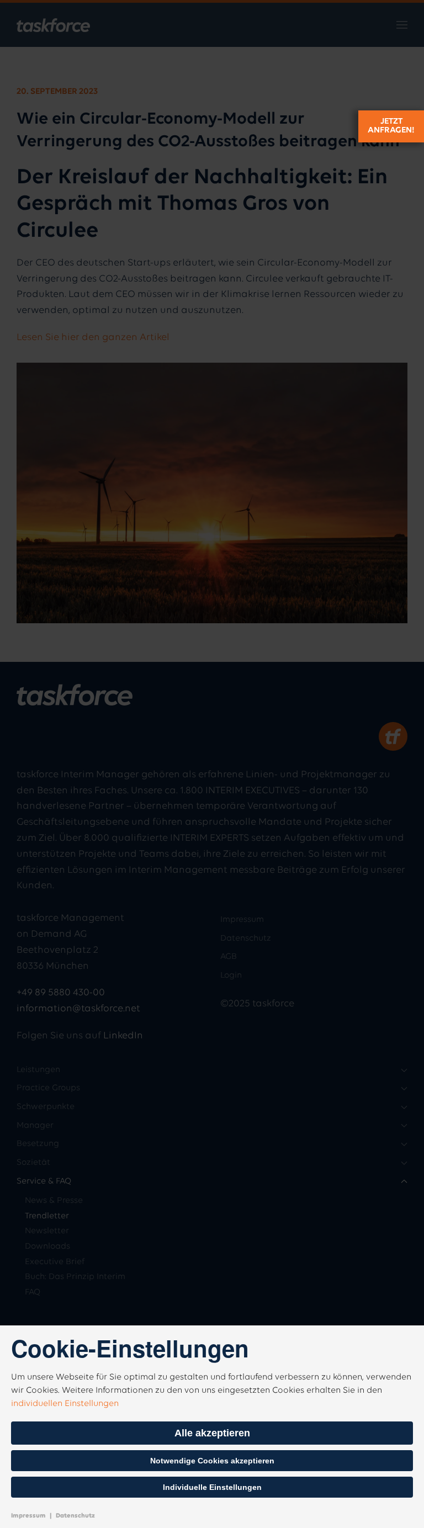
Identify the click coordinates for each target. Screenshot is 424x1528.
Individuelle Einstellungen (212, 1487)
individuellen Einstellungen (65, 1403)
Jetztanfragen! (391, 126)
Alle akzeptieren (212, 1433)
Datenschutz (75, 1516)
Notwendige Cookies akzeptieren (212, 1460)
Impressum (28, 1516)
